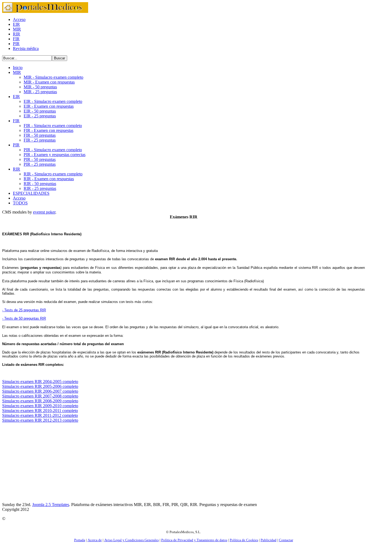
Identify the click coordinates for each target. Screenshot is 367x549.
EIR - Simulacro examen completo (53, 101)
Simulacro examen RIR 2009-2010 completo (40, 405)
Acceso (19, 19)
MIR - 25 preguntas (40, 91)
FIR (16, 39)
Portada (79, 540)
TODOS (20, 203)
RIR (16, 34)
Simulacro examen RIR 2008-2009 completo (40, 401)
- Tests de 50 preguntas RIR (24, 318)
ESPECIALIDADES (31, 193)
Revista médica (26, 48)
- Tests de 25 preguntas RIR (24, 310)
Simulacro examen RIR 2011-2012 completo (40, 415)
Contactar (286, 540)
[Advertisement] (47, 464)
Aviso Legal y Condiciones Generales (131, 540)
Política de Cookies (244, 540)
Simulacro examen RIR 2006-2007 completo (40, 391)
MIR (17, 29)
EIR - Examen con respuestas (49, 106)
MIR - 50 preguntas (40, 87)
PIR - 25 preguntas (40, 164)
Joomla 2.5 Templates (50, 504)
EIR (16, 24)
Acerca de (95, 540)
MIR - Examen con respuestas (49, 82)
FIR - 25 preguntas (40, 140)
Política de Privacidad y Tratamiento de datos (194, 540)
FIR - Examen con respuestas (48, 130)
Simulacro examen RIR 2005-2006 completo (40, 386)
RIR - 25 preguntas (40, 188)
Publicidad (268, 540)
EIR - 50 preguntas (40, 111)
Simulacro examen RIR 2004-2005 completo (40, 381)
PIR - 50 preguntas (40, 159)
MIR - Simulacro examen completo (53, 77)
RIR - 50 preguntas (40, 183)
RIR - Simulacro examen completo (53, 174)
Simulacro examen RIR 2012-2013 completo (40, 420)
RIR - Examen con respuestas (49, 178)
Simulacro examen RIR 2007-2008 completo (40, 396)
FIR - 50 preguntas (40, 135)
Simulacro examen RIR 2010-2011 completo (40, 410)
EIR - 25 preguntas (40, 116)
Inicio (18, 67)
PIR (16, 43)
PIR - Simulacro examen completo (53, 149)
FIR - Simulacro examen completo (53, 125)
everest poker (44, 212)
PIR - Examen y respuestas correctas (54, 154)
